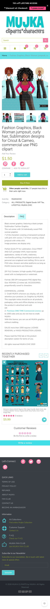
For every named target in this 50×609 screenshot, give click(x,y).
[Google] (10, 466)
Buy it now (25, 183)
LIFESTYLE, (16, 205)
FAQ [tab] (22, 216)
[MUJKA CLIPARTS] (25, 24)
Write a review (25, 442)
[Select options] (44, 419)
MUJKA (33, 584)
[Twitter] (22, 164)
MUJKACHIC (17, 199)
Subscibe (8, 573)
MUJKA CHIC (26, 205)
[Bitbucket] (23, 466)
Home (4, 55)
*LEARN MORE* (37, 8)
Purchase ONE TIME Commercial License (24, 311)
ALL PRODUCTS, (18, 202)
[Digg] (42, 466)
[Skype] (39, 466)
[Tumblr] (26, 466)
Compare (6, 168)
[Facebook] (13, 164)
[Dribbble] (29, 466)
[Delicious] (36, 466)
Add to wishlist (21, 168)
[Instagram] (38, 461)
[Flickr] (20, 466)
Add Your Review (9, 153)
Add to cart (22, 175)
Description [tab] (9, 216)
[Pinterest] (5, 467)
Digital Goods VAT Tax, (35, 202)
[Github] (13, 466)
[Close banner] (47, 5)
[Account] (15, 48)
